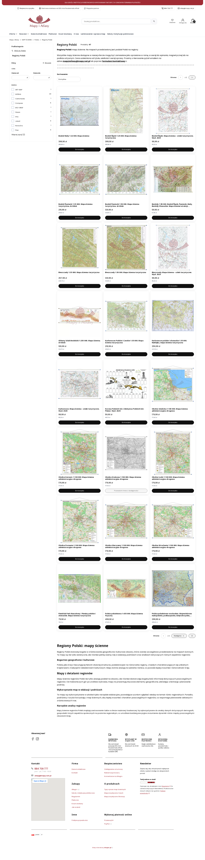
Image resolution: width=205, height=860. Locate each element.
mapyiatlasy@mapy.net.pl (76, 61)
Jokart (17, 121)
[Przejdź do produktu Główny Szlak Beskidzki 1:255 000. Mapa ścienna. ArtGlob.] (79, 316)
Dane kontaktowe (79, 769)
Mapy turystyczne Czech (113, 793)
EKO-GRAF (19, 108)
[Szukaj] (154, 21)
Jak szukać (76, 807)
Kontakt (75, 773)
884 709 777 (168, 8)
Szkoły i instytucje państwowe (83, 793)
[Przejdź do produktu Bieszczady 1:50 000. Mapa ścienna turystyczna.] (126, 247)
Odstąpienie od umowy (113, 769)
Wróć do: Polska (20, 51)
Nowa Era (19, 126)
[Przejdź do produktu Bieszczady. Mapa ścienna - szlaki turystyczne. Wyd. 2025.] (173, 247)
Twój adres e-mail (148, 779)
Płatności (75, 800)
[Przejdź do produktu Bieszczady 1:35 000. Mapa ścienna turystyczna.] (79, 247)
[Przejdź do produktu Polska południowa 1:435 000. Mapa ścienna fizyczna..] (126, 588)
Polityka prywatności (80, 820)
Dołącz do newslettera (151, 782)
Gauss (17, 112)
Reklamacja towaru (112, 773)
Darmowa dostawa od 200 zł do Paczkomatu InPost (60, 8)
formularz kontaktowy (113, 61)
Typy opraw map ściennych (115, 789)
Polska (37, 40)
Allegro (75, 789)
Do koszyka (79, 149)
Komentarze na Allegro (113, 776)
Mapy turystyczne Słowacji (114, 796)
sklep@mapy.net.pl (187, 8)
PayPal (107, 824)
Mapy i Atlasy (14, 40)
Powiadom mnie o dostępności (126, 491)
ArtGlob (18, 94)
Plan (17, 130)
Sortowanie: (62, 74)
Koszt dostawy (77, 804)
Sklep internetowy (101, 848)
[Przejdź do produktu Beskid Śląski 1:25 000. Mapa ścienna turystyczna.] (126, 111)
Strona (173, 77)
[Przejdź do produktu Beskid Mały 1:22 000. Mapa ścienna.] (79, 111)
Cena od (15, 73)
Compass (19, 103)
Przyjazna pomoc (92, 8)
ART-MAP (18, 90)
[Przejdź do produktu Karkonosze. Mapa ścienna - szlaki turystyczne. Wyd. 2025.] (79, 384)
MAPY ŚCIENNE (27, 40)
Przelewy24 (108, 820)
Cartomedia (20, 99)
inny (16, 117)
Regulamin (76, 796)
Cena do (36, 73)
